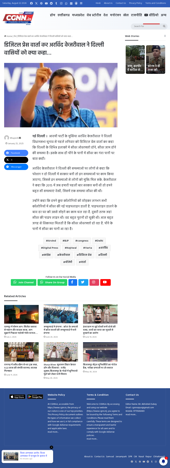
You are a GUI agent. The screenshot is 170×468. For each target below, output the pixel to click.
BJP (67, 241)
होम (52, 15)
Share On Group (54, 282)
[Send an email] (20, 138)
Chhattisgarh (159, 456)
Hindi (98, 3)
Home (9, 36)
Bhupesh (14, 138)
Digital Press (50, 248)
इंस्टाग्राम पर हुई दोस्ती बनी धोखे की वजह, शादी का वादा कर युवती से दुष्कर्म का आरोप (99, 330)
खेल (126, 15)
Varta (88, 248)
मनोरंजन (115, 15)
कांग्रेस (47, 255)
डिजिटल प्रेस (85, 255)
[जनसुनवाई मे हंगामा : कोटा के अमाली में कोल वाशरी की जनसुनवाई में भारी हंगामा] (61, 314)
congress (82, 241)
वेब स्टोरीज (94, 15)
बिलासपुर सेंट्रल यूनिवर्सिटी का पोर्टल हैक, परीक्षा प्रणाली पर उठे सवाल (100, 366)
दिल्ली (103, 255)
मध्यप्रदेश (78, 15)
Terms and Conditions (155, 3)
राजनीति (136, 15)
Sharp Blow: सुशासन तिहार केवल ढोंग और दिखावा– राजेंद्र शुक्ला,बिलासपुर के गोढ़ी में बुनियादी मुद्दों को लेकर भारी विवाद (61, 369)
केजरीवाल (64, 255)
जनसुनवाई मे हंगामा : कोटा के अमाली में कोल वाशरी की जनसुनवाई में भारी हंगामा (61, 330)
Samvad (110, 456)
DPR (130, 456)
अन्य (163, 15)
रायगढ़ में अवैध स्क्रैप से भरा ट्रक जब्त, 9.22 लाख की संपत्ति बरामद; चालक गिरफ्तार (21, 368)
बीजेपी (68, 262)
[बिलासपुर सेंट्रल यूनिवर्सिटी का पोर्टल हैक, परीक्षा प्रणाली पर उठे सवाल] (100, 352)
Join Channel (26, 282)
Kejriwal (72, 248)
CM (135, 456)
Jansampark (121, 456)
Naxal (141, 456)
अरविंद (104, 248)
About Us (108, 3)
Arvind (52, 241)
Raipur (149, 456)
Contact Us (121, 3)
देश (105, 15)
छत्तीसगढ (64, 15)
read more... (53, 432)
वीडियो (153, 15)
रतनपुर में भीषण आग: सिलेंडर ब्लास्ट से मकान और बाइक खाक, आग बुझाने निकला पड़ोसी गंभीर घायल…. (21, 330)
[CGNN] (18, 18)
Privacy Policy (135, 3)
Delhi (100, 241)
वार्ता (83, 262)
